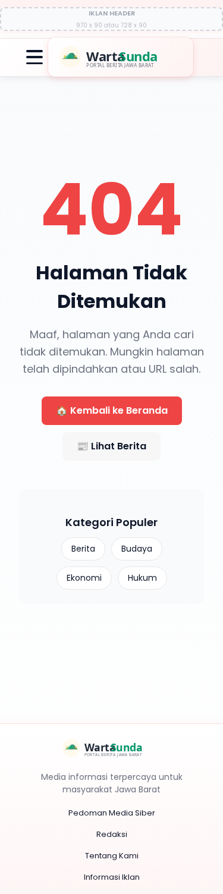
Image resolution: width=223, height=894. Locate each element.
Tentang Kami (112, 855)
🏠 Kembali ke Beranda (112, 410)
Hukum (142, 578)
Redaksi (111, 834)
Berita (83, 549)
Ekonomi (84, 578)
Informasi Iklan (112, 877)
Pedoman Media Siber (111, 813)
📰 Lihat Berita (111, 446)
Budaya (136, 549)
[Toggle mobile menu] (34, 57)
